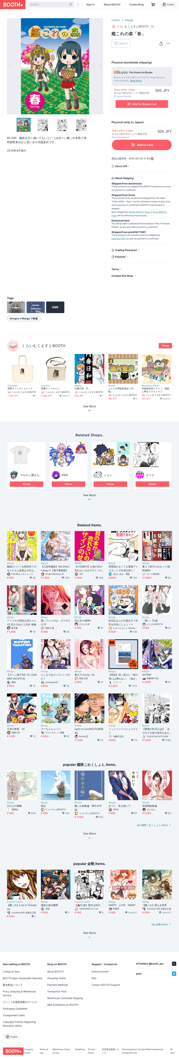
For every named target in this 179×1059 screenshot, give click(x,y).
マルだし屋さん (30, 475)
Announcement (100, 971)
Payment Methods (57, 984)
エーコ (150, 475)
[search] (70, 4)
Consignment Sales (14, 1015)
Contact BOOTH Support (106, 984)
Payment (120, 256)
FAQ (94, 978)
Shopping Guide (56, 978)
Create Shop (136, 4)
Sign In (90, 4)
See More (89, 495)
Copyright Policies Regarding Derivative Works (19, 1023)
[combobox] (50, 4)
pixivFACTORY (119, 238)
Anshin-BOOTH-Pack (139, 212)
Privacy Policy (91, 1051)
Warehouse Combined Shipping (65, 998)
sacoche (45, 386)
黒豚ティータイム (50, 388)
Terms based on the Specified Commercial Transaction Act (142, 1051)
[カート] (152, 26)
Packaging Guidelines (15, 1008)
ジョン (108, 475)
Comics (116, 20)
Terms (115, 269)
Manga (129, 20)
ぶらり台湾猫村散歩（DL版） (121, 390)
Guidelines (80, 1049)
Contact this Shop (122, 275)
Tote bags (12, 386)
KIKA (65, 475)
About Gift (121, 166)
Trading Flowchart (126, 250)
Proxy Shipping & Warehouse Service (19, 993)
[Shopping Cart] (153, 4)
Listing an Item (11, 971)
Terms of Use (44, 1051)
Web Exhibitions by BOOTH (62, 1004)
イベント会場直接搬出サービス (20, 1001)
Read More (136, 80)
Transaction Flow (56, 991)
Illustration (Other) (150, 386)
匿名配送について (12, 984)
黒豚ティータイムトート (20, 388)
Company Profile (28, 1051)
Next (100, 66)
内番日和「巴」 (83, 388)
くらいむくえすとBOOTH (43, 346)
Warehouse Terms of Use (61, 1051)
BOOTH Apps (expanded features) (22, 978)
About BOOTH (112, 4)
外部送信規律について (110, 1051)
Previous (10, 66)
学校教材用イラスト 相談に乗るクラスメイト (155, 390)
